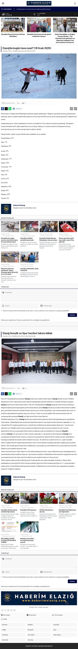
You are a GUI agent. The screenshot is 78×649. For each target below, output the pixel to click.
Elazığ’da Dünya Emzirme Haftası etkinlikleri (13, 35)
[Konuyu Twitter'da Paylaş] (6, 108)
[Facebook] (2, 610)
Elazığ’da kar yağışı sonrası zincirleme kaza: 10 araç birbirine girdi (9, 240)
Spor (10, 336)
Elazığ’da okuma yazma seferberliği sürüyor (9, 511)
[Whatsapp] (11, 610)
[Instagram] (8, 610)
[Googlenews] (14, 610)
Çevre (10, 51)
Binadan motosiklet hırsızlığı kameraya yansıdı (27, 540)
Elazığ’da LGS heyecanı (28, 510)
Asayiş (3, 234)
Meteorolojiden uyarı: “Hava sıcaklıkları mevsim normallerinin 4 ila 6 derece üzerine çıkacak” (44, 9)
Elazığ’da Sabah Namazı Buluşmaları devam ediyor (48, 239)
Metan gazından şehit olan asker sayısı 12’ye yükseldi (66, 240)
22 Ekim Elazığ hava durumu (46, 511)
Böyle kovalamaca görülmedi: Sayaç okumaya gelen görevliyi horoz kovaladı (9, 271)
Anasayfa (5, 51)
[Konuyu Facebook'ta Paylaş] (2, 108)
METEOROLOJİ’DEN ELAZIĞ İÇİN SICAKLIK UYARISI (8, 540)
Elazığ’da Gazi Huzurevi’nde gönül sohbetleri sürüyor (39, 35)
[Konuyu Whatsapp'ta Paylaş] (9, 108)
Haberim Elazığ (19, 205)
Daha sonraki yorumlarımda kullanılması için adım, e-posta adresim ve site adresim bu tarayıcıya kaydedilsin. (36, 310)
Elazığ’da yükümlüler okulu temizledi (29, 269)
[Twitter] (5, 610)
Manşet (7, 234)
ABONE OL (19, 108)
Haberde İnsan (44, 234)
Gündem (65, 234)
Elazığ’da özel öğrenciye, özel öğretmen (67, 511)
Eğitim (3, 506)
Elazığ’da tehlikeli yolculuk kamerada (27, 239)
